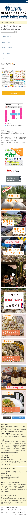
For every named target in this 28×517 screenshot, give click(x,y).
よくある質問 (11, 512)
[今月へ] (19, 105)
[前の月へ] (16, 105)
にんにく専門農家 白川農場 (6, 22)
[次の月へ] (21, 105)
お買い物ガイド (5, 510)
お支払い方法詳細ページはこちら (9, 452)
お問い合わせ (20, 512)
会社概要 (8, 507)
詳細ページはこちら (6, 464)
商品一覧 (14, 507)
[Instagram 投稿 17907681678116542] (13, 377)
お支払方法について (16, 510)
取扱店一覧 (4, 512)
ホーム (3, 507)
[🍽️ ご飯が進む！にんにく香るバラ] (13, 326)
